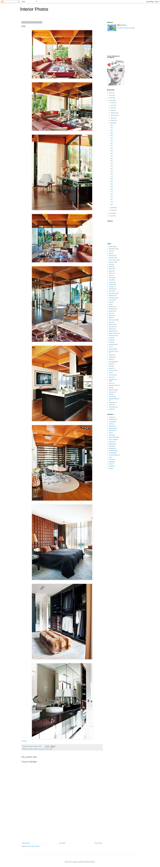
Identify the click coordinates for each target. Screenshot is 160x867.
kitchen (111, 329)
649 (111, 151)
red (110, 373)
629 (111, 202)
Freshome (112, 459)
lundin (111, 340)
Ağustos (113, 113)
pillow (110, 364)
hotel (110, 318)
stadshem (112, 390)
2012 (111, 100)
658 (111, 128)
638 (111, 179)
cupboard (112, 289)
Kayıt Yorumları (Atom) (32, 846)
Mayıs (113, 118)
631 (111, 197)
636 (111, 184)
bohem (111, 269)
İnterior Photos (34, 9)
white (110, 405)
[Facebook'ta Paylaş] (52, 746)
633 (111, 191)
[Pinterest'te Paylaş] (54, 746)
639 (111, 176)
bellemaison (112, 430)
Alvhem (111, 468)
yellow (111, 409)
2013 (111, 98)
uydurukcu (123, 25)
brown (111, 273)
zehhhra (111, 424)
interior (46, 749)
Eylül (112, 110)
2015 (111, 93)
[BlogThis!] (48, 746)
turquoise (111, 392)
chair (110, 280)
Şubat (113, 207)
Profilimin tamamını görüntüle (126, 28)
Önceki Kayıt (98, 843)
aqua (110, 251)
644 (111, 163)
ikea (110, 322)
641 (111, 171)
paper (110, 359)
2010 (111, 216)
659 (111, 125)
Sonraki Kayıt (26, 843)
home (110, 315)
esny (110, 302)
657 (111, 130)
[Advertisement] (62, 826)
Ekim (112, 108)
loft (110, 338)
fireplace (111, 306)
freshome (111, 309)
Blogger (75, 862)
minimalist (112, 344)
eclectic (111, 300)
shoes (110, 383)
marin (110, 342)
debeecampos (113, 428)
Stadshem (112, 466)
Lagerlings (112, 462)
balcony (111, 255)
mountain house (113, 351)
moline (111, 433)
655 (111, 135)
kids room (112, 326)
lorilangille (112, 435)
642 (111, 168)
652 (111, 143)
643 (111, 166)
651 (111, 145)
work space (112, 407)
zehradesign (112, 421)
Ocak (112, 210)
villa (110, 394)
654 (111, 138)
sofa (110, 387)
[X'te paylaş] (50, 746)
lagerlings (112, 331)
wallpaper (112, 402)
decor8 (111, 291)
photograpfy (112, 361)
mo (110, 346)
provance (111, 370)
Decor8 (111, 464)
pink (110, 366)
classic (111, 282)
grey (110, 313)
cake (110, 275)
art (109, 253)
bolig (110, 271)
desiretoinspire (113, 450)
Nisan (113, 120)
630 (111, 199)
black (110, 264)
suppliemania (113, 419)
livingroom (112, 335)
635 (111, 186)
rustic (110, 377)
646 (111, 158)
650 (111, 148)
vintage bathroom (114, 398)
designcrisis (112, 448)
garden (111, 311)
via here (23, 741)
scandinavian (113, 379)
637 (111, 181)
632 (111, 194)
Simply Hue (112, 441)
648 (111, 153)
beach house (113, 260)
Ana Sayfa (62, 843)
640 (111, 174)
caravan (111, 277)
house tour (41, 749)
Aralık (112, 102)
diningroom (112, 298)
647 (111, 156)
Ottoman (111, 357)
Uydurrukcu (112, 417)
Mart (112, 123)
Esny (110, 457)
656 (111, 133)
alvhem (111, 246)
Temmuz (113, 115)
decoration (30, 749)
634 (111, 189)
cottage (111, 286)
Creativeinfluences (114, 455)
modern (51, 749)
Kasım (113, 105)
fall (110, 304)
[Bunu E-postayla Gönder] (46, 746)
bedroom (111, 262)
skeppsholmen (113, 385)
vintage (111, 396)
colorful (111, 284)
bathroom (112, 257)
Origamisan (112, 426)
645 (111, 161)
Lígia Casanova (113, 333)
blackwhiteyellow (114, 437)
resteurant (112, 375)
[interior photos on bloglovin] (116, 85)
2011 (111, 213)
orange (111, 355)
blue (110, 266)
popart (111, 368)
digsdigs (35, 749)
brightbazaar (112, 444)
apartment (112, 249)
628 (111, 204)
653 (111, 140)
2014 (111, 95)
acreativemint (113, 453)
